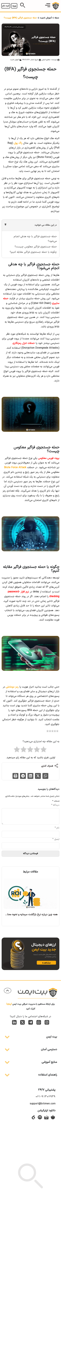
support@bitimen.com (42, 1104)
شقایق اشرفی (46, 59)
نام (57, 828)
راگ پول (18, 143)
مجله (56, 17)
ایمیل (55, 839)
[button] (48, 5)
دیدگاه (55, 805)
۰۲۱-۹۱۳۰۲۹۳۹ (45, 1097)
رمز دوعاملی (12, 687)
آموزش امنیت (46, 17)
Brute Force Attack (15, 467)
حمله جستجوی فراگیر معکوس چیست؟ (36, 247)
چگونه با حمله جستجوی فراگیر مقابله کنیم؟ (33, 252)
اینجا (9, 1004)
